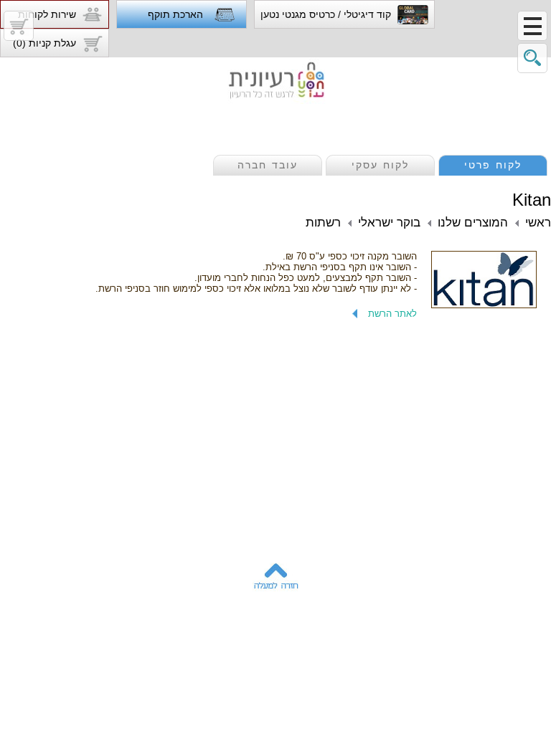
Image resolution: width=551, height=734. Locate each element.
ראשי (538, 222)
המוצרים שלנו (473, 222)
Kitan (531, 199)
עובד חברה (267, 165)
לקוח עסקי (380, 165)
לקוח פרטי (493, 165)
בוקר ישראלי (389, 222)
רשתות (323, 222)
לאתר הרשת (392, 313)
